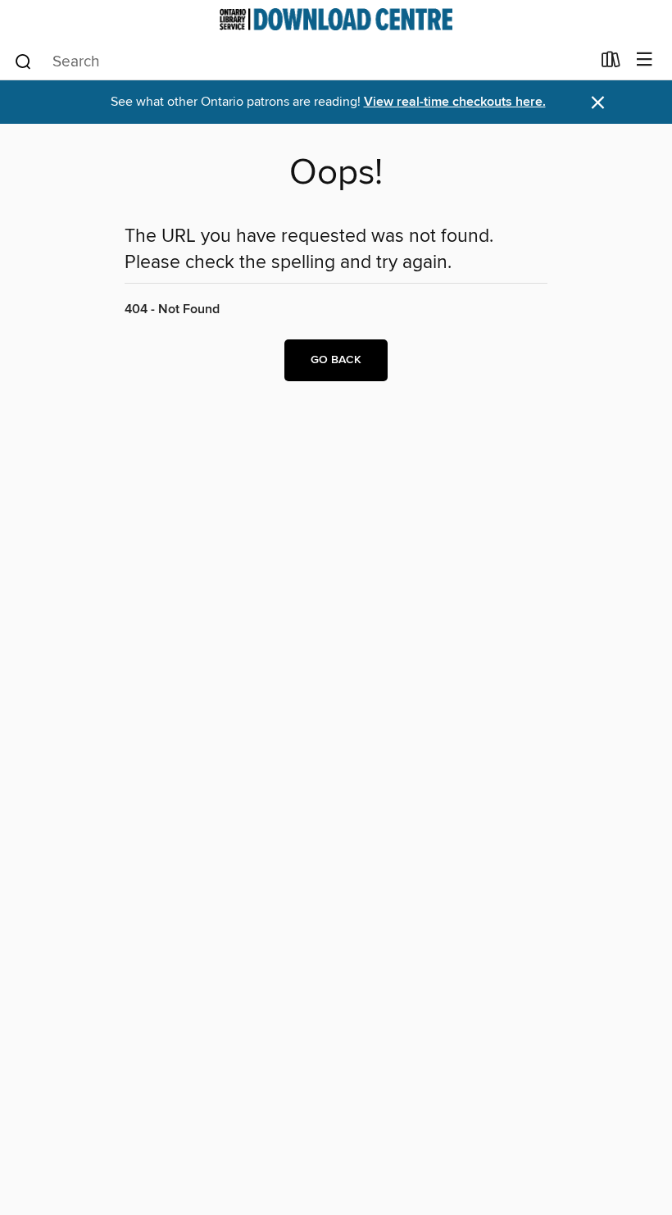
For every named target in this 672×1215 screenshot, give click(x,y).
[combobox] (302, 61)
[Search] (23, 61)
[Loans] (611, 63)
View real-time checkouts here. (455, 102)
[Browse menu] (644, 60)
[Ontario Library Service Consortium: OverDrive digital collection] (336, 19)
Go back (336, 360)
